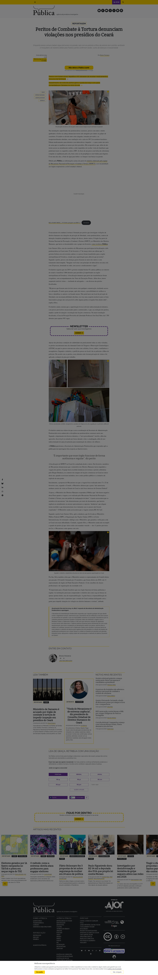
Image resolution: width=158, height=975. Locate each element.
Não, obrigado (117, 972)
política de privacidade (114, 969)
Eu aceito (39, 972)
